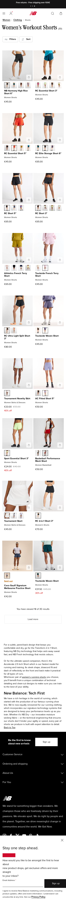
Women (6, 20)
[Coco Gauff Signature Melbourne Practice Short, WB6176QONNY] (7, 576)
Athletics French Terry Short (15, 274)
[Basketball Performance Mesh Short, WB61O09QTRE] (45, 453)
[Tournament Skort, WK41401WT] (7, 516)
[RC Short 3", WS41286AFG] (52, 208)
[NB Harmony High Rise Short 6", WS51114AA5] (28, 86)
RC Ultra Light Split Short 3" (17, 337)
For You (7, 782)
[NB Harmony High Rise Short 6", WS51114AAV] (14, 86)
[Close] (62, 840)
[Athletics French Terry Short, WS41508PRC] (28, 268)
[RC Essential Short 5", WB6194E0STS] (28, 148)
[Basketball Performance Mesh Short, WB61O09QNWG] (38, 453)
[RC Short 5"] (28, 199)
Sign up (46, 742)
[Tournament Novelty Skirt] (28, 385)
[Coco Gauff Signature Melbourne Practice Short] (28, 567)
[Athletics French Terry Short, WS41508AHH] (7, 268)
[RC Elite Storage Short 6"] (59, 140)
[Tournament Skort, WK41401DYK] (21, 516)
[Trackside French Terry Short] (59, 259)
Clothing (17, 20)
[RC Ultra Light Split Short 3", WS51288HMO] (14, 331)
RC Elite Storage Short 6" (48, 153)
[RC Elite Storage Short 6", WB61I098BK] (45, 148)
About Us (8, 773)
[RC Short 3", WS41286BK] (38, 208)
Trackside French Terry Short (46, 274)
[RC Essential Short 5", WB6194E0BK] (7, 148)
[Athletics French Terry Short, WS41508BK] (14, 268)
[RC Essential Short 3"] (59, 77)
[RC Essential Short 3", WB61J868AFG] (45, 86)
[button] (10, 13)
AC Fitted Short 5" (44, 398)
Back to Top (9, 727)
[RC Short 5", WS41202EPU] (21, 208)
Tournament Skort (13, 521)
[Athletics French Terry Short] (28, 259)
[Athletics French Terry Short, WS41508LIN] (21, 268)
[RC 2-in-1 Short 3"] (59, 507)
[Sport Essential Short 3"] (28, 445)
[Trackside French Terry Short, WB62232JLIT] (38, 268)
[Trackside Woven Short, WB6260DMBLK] (38, 331)
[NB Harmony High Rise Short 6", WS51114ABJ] (21, 86)
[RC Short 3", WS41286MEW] (45, 208)
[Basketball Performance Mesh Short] (59, 445)
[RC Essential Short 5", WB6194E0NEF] (14, 148)
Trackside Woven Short (47, 335)
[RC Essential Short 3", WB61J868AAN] (59, 86)
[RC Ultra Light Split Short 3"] (28, 322)
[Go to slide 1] (31, 6)
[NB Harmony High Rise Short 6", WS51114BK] (7, 86)
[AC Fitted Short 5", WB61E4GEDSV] (45, 393)
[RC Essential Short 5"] (28, 140)
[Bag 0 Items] (60, 13)
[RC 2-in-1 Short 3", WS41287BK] (38, 516)
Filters (12, 39)
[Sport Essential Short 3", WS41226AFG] (7, 453)
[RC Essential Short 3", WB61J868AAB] (38, 86)
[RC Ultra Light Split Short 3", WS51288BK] (7, 331)
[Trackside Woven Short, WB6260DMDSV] (45, 331)
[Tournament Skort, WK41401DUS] (14, 516)
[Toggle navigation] (3, 13)
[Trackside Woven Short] (59, 322)
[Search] (52, 13)
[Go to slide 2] (33, 6)
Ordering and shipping (15, 763)
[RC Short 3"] (59, 199)
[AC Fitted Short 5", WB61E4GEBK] (38, 393)
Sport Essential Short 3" (16, 458)
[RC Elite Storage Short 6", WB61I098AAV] (38, 148)
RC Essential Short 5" (15, 153)
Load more (33, 619)
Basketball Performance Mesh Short (47, 460)
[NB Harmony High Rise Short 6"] (28, 77)
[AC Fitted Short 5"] (59, 385)
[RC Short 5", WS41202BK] (7, 208)
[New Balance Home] (33, 13)
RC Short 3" (41, 213)
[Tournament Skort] (28, 507)
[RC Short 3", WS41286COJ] (59, 208)
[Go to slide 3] (35, 6)
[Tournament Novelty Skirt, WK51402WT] (7, 393)
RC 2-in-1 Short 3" (44, 521)
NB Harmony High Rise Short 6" (16, 92)
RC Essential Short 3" (46, 90)
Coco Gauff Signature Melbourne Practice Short (17, 587)
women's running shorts (34, 677)
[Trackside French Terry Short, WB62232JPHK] (45, 268)
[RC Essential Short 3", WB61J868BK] (52, 86)
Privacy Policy (38, 896)
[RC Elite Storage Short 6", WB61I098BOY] (52, 148)
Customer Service (12, 754)
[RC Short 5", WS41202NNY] (14, 208)
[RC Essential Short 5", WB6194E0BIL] (21, 148)
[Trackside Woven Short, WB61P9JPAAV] (38, 576)
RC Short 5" (10, 213)
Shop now (49, 2)
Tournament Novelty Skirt (17, 398)
